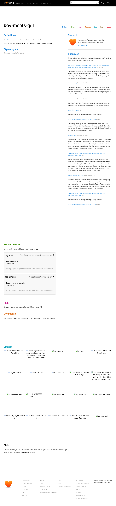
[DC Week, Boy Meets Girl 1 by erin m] (14, 416)
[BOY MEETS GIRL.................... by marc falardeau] (36, 395)
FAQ (23, 492)
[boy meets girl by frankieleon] (102, 416)
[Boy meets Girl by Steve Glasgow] (58, 394)
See (95, 27)
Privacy (78, 492)
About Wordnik (27, 483)
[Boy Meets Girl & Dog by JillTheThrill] (101, 394)
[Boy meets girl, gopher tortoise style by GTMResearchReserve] (80, 373)
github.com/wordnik (64, 486)
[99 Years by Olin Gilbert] (80, 351)
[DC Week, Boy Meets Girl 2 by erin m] (36, 416)
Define (64, 27)
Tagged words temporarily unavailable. (15, 284)
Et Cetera (79, 480)
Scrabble (25, 452)
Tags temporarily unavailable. (12, 262)
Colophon (25, 489)
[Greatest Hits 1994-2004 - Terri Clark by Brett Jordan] (14, 351)
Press (24, 486)
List (80, 27)
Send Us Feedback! (82, 483)
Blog (41, 483)
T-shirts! (24, 495)
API (59, 483)
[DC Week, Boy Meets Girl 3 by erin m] (58, 416)
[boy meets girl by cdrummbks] (58, 351)
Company (26, 480)
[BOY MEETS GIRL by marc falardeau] (14, 394)
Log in (6, 249)
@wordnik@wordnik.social (48, 492)
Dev (59, 480)
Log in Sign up (106, 3)
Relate (72, 27)
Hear (102, 27)
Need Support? (81, 486)
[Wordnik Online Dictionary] (9, 3)
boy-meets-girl (83, 45)
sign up (13, 249)
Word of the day (32, 3)
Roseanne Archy (72, 83)
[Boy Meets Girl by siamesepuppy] (14, 372)
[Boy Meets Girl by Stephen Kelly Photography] (36, 372)
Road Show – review (73, 110)
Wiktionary (10, 40)
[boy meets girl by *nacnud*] (80, 394)
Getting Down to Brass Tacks (75, 175)
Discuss (88, 27)
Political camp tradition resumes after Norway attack (82, 119)
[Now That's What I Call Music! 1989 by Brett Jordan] (101, 351)
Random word (45, 3)
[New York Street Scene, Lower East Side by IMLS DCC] (80, 416)
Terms (78, 489)
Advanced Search (81, 498)
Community (20, 3)
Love (109, 27)
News (42, 480)
